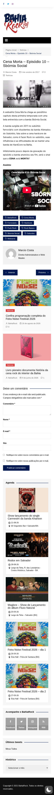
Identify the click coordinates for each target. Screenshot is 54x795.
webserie (11, 239)
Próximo (42, 272)
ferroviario (12, 223)
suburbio (31, 233)
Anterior (11, 272)
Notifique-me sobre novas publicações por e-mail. (27, 461)
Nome (6, 419)
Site (5, 443)
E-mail (6, 431)
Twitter (8, 4)
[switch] (49, 790)
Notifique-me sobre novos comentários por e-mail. (27, 455)
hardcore (28, 223)
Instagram (13, 4)
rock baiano (29, 228)
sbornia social (13, 233)
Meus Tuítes (11, 749)
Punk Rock (11, 228)
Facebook (4, 4)
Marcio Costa (11, 72)
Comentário (9, 404)
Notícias (9, 75)
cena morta (29, 218)
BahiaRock (11, 218)
